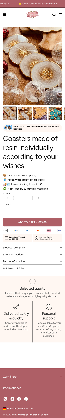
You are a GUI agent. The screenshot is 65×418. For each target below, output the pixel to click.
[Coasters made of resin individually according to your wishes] (10, 113)
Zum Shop (9, 376)
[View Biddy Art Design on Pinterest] (26, 399)
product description (14, 247)
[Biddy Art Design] (32, 14)
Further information (14, 261)
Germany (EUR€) (16, 408)
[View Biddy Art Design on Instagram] (5, 399)
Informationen (12, 388)
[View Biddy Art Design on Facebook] (19, 399)
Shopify (45, 414)
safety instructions (13, 254)
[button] (54, 14)
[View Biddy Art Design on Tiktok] (12, 399)
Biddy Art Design (19, 414)
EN (32, 408)
